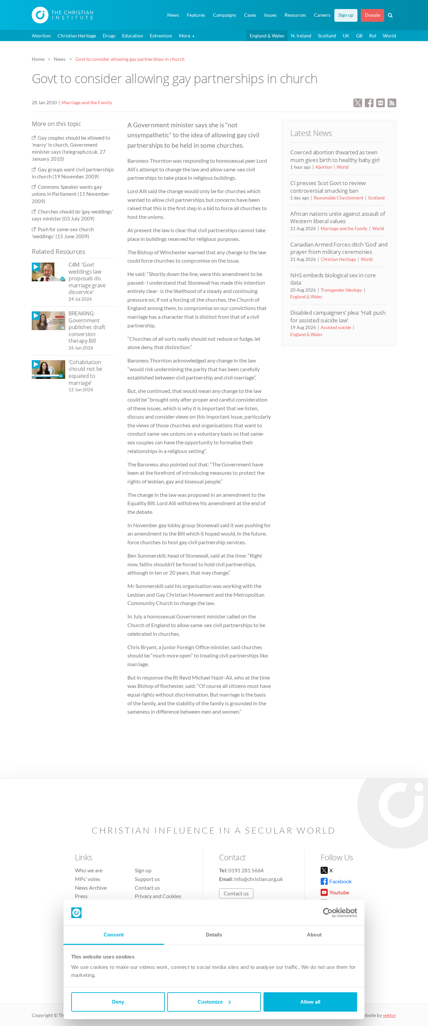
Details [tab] (214, 934)
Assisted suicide (336, 327)
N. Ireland (301, 35)
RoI (372, 35)
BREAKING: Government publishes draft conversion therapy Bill (87, 327)
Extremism (161, 35)
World (389, 35)
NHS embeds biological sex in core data (333, 278)
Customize (210, 1002)
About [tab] (314, 934)
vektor (389, 1015)
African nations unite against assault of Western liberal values (337, 217)
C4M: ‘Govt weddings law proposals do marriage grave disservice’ (87, 278)
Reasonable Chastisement (338, 197)
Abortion (41, 35)
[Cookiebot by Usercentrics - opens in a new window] (328, 913)
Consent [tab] (114, 934)
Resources (295, 15)
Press (81, 896)
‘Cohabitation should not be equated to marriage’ (85, 372)
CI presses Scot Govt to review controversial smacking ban (328, 186)
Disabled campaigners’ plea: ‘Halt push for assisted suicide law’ (337, 316)
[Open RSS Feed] (392, 102)
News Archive (91, 887)
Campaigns (224, 15)
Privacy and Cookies (158, 896)
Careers (322, 15)
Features (196, 15)
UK (346, 35)
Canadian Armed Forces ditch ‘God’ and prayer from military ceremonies (338, 248)
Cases (250, 15)
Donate (372, 15)
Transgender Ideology (341, 290)
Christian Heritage (77, 35)
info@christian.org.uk (258, 879)
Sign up (345, 15)
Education (132, 35)
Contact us (147, 887)
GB (359, 35)
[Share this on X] (357, 102)
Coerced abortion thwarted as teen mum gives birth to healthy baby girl (335, 155)
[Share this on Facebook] (369, 102)
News (173, 15)
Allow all (310, 1002)
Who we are (88, 870)
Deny (118, 1002)
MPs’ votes (87, 879)
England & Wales (267, 35)
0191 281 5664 (245, 870)
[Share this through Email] (380, 102)
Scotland (327, 35)
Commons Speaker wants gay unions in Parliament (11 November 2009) (70, 194)
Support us (147, 879)
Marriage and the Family (87, 102)
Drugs (109, 35)
